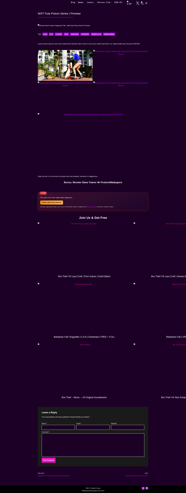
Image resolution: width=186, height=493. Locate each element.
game (66, 34)
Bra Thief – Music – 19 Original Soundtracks (84, 397)
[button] (94, 2)
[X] (138, 3)
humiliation (74, 34)
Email (78, 423)
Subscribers (60, 17)
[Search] (146, 3)
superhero (85, 34)
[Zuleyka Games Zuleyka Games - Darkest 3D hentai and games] (46, 3)
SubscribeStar (91, 207)
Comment (45, 432)
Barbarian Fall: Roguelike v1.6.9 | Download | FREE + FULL (84, 337)
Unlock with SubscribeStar (51, 202)
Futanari (59, 34)
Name (44, 423)
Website (114, 423)
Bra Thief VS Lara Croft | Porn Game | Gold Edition (84, 276)
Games (45, 17)
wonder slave (96, 34)
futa (51, 34)
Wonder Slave (69, 17)
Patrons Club (52, 17)
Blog (73, 2)
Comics (40, 17)
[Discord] (142, 3)
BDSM (45, 34)
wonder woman (109, 34)
